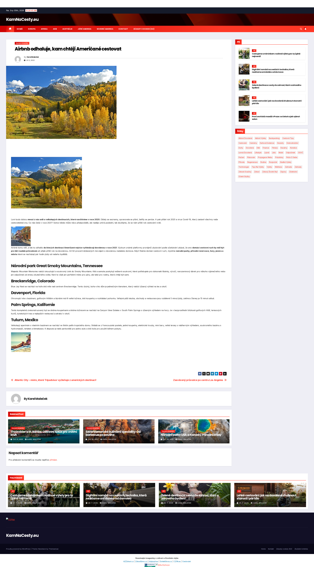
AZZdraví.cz (128, 561)
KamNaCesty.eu (22, 19)
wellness (278, 167)
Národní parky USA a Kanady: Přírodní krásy (191, 435)
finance (266, 148)
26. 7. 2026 (93, 503)
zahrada (288, 167)
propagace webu (265, 157)
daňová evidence (267, 143)
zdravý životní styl (269, 172)
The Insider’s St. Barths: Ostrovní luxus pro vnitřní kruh (44, 433)
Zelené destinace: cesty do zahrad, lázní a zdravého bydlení (276, 86)
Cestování (186, 561)
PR (254, 50)
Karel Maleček (33, 57)
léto (274, 153)
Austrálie (67, 29)
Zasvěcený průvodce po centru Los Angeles (198, 380)
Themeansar (53, 549)
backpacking (274, 138)
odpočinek (290, 153)
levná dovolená (245, 153)
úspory (283, 172)
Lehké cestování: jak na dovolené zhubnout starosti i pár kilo (277, 102)
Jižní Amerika (84, 29)
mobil (281, 153)
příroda (241, 162)
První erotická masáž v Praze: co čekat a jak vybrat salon (276, 118)
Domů (20, 29)
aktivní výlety (260, 138)
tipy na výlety (258, 167)
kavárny (284, 148)
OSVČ (300, 153)
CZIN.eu (177, 561)
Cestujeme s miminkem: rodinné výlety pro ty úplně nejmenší (276, 55)
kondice (293, 148)
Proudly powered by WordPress (18, 549)
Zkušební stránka (301, 549)
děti (258, 148)
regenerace (252, 162)
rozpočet (273, 162)
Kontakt (123, 29)
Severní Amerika (105, 29)
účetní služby (244, 176)
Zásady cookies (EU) (144, 29)
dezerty (280, 143)
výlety (269, 167)
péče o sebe (291, 157)
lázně (266, 153)
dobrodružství (292, 143)
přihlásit (53, 460)
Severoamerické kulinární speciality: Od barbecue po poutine (113, 433)
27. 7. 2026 (18, 503)
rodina (263, 162)
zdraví (256, 172)
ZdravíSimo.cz (141, 561)
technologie (244, 167)
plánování (251, 157)
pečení (241, 157)
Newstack (42, 549)
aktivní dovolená (245, 138)
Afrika (44, 29)
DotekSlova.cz (166, 561)
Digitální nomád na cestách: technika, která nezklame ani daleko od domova (273, 70)
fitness (275, 148)
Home (263, 549)
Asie (55, 29)
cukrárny (253, 143)
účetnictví (293, 172)
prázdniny (279, 157)
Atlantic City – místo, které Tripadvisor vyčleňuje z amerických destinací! (55, 380)
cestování (243, 143)
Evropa (32, 29)
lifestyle (258, 153)
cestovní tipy (288, 138)
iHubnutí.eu (154, 561)
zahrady (298, 167)
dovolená (250, 148)
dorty (241, 148)
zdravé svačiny (245, 172)
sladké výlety (285, 162)
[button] (301, 29)
